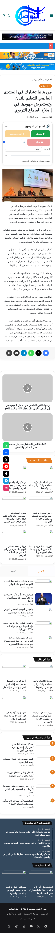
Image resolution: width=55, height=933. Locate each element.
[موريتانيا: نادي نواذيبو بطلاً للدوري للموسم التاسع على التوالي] (43, 585)
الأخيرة (14, 571)
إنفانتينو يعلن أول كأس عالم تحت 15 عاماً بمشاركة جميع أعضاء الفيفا (18, 597)
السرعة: (46, 149)
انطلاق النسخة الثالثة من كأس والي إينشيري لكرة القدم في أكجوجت (22, 747)
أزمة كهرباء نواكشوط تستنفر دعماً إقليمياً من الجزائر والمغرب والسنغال (14, 485)
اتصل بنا (31, 918)
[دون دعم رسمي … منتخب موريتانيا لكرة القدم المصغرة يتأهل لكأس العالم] (44, 790)
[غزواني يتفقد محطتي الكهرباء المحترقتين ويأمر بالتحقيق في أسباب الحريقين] (14, 537)
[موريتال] (27, 36)
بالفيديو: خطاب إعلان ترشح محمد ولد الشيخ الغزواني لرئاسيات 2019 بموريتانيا (18, 626)
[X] (6, 459)
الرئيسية (46, 79)
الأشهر (41, 571)
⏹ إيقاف (39, 142)
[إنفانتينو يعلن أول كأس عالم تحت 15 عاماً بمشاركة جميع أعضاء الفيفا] (43, 599)
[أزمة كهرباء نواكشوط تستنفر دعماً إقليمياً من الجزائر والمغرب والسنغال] (14, 472)
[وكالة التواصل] (30, 15)
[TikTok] (6, 474)
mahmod (46, 117)
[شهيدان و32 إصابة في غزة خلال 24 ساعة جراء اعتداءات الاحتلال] (14, 702)
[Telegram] (6, 481)
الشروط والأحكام (14, 913)
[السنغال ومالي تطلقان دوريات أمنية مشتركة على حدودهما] (44, 776)
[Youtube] (6, 467)
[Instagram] (6, 488)
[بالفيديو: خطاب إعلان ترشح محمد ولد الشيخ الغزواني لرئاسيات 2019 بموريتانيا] (43, 627)
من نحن (23, 918)
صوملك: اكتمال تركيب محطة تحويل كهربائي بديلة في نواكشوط (41, 485)
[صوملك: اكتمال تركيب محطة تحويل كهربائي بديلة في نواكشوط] (41, 472)
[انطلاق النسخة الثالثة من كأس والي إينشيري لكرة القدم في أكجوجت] (44, 748)
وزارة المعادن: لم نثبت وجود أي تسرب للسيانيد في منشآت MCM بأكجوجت (42, 517)
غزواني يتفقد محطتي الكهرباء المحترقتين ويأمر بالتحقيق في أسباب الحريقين (15, 551)
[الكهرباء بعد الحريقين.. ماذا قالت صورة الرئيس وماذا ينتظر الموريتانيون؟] (41, 537)
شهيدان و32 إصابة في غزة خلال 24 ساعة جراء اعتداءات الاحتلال (15, 715)
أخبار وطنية (36, 79)
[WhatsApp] (6, 445)
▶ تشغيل (40, 133)
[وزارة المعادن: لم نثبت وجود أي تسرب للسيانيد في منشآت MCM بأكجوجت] (41, 503)
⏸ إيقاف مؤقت (17, 133)
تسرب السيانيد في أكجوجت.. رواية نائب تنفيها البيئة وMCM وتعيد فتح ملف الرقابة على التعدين (14, 517)
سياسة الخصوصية (31, 913)
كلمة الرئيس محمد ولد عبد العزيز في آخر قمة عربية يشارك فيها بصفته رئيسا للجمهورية (18, 640)
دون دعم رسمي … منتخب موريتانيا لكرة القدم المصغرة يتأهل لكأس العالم (18, 789)
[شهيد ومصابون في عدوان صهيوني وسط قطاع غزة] (44, 763)
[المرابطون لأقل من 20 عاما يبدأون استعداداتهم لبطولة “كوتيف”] (44, 805)
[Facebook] (6, 452)
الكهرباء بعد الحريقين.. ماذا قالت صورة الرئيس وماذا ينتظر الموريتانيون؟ (41, 549)
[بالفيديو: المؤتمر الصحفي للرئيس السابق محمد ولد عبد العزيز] (43, 613)
